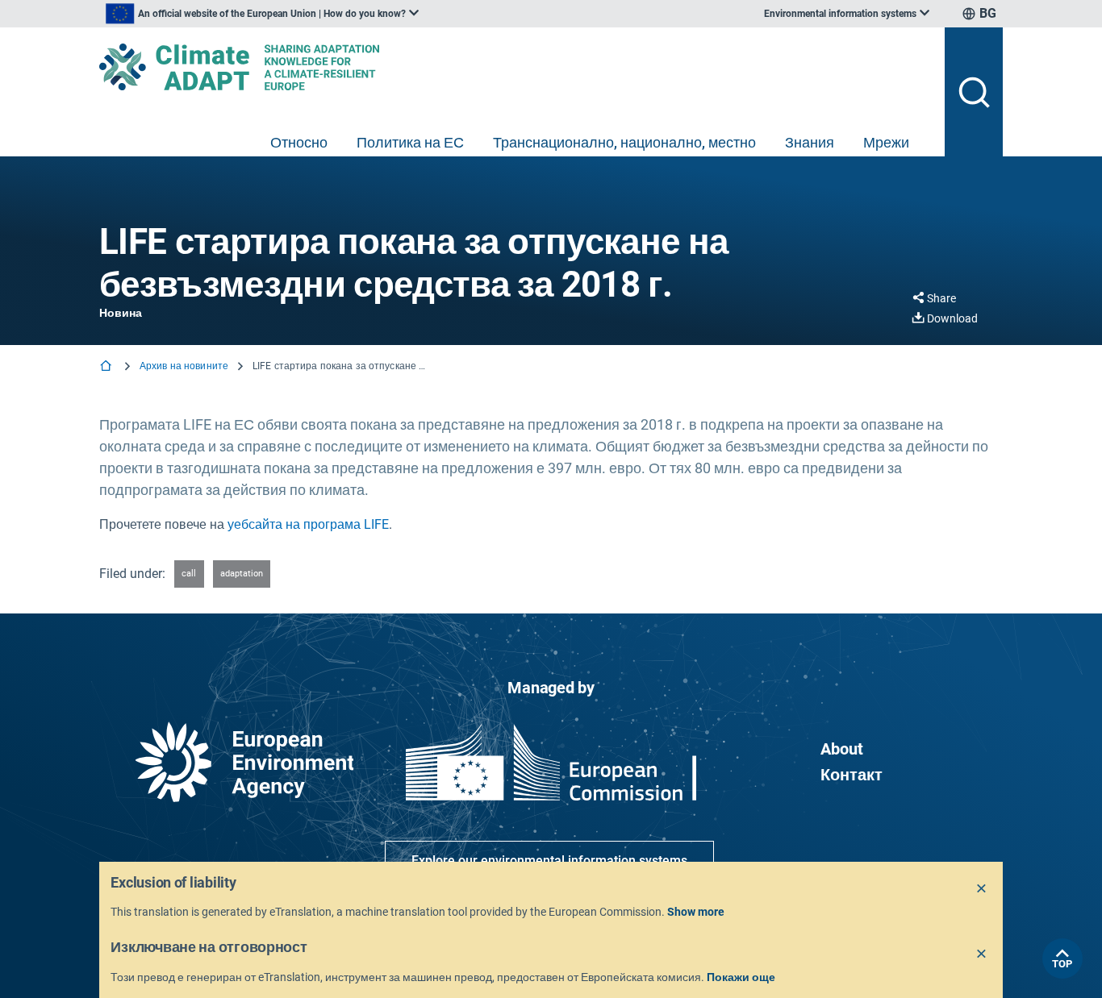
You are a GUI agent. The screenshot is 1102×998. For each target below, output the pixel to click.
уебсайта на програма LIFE (308, 524)
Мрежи (886, 142)
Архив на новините (184, 366)
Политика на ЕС (410, 142)
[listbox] (262, 13)
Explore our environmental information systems (549, 860)
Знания (809, 142)
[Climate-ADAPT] (515, 67)
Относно (299, 142)
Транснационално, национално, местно (624, 142)
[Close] (981, 889)
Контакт (851, 774)
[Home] (107, 367)
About (841, 749)
